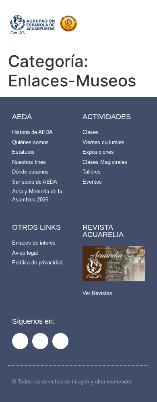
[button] (119, 26)
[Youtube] (60, 341)
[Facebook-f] (20, 341)
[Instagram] (40, 341)
